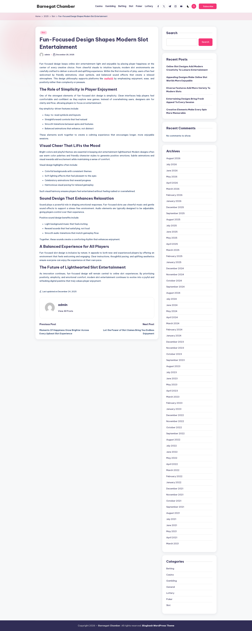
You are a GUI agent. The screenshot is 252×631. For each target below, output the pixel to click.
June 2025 (172, 231)
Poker (169, 599)
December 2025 (175, 207)
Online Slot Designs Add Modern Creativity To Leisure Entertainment (187, 68)
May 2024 (171, 311)
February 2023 (174, 403)
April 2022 (172, 464)
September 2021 (175, 506)
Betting (170, 568)
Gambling (171, 580)
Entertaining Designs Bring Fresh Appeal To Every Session (185, 100)
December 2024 (175, 268)
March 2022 (172, 470)
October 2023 (174, 354)
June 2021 (171, 525)
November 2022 (175, 421)
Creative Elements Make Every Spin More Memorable (186, 111)
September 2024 (175, 286)
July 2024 (171, 298)
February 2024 (174, 329)
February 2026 (174, 195)
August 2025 (173, 219)
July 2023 (171, 372)
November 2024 (175, 274)
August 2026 (173, 158)
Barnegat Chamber (56, 6)
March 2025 (172, 250)
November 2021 (174, 494)
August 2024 (173, 292)
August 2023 (173, 366)
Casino (170, 574)
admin (62, 305)
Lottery (170, 593)
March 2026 (172, 188)
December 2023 (175, 341)
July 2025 (171, 225)
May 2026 (171, 176)
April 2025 (172, 244)
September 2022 (175, 433)
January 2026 (173, 201)
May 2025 (171, 237)
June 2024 (172, 305)
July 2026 (171, 164)
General (170, 586)
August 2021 (173, 513)
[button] (208, 6)
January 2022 (173, 482)
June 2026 (172, 170)
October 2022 (174, 427)
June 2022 (172, 451)
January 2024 (173, 335)
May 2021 (171, 531)
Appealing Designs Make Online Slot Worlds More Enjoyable (186, 79)
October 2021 (173, 500)
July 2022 (171, 445)
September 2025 (175, 213)
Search (171, 33)
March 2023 (172, 396)
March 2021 (172, 543)
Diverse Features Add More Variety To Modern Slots (188, 90)
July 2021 (171, 519)
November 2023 (175, 347)
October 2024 (174, 280)
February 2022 (174, 476)
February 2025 (174, 256)
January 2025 (173, 262)
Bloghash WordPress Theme (158, 625)
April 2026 (172, 182)
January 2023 (173, 409)
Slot (43, 33)
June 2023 (172, 378)
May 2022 (171, 457)
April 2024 (172, 317)
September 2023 (175, 360)
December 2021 (174, 488)
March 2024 (172, 323)
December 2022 (175, 415)
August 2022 (173, 439)
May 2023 (171, 384)
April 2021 (171, 537)
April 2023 (172, 390)
